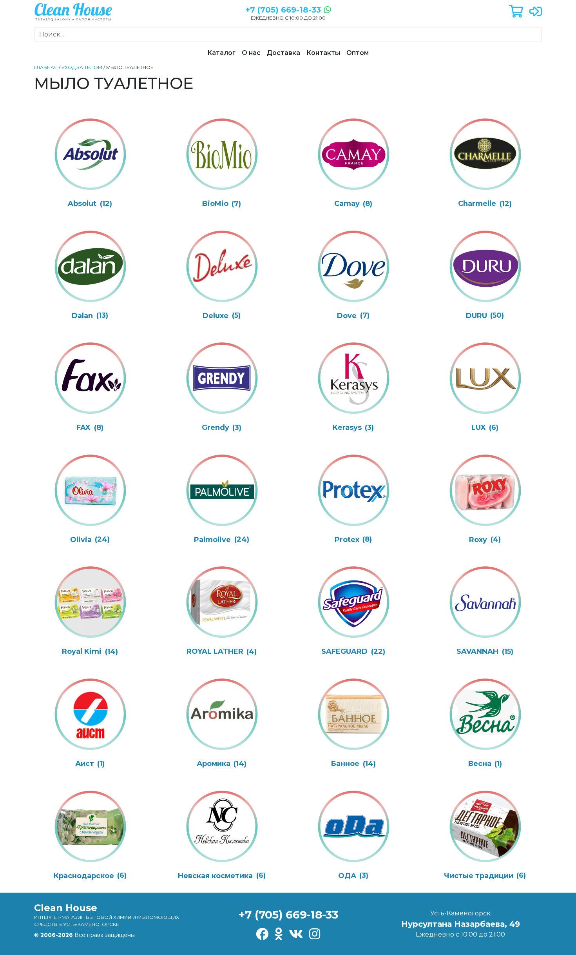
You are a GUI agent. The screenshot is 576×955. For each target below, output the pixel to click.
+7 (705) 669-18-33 (288, 914)
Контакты (323, 52)
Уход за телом (82, 67)
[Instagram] (314, 934)
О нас (251, 52)
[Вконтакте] (296, 934)
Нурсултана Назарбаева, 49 (460, 924)
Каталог (221, 52)
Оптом (357, 52)
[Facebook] (262, 934)
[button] (516, 12)
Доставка (283, 52)
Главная (46, 67)
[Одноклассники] (279, 934)
